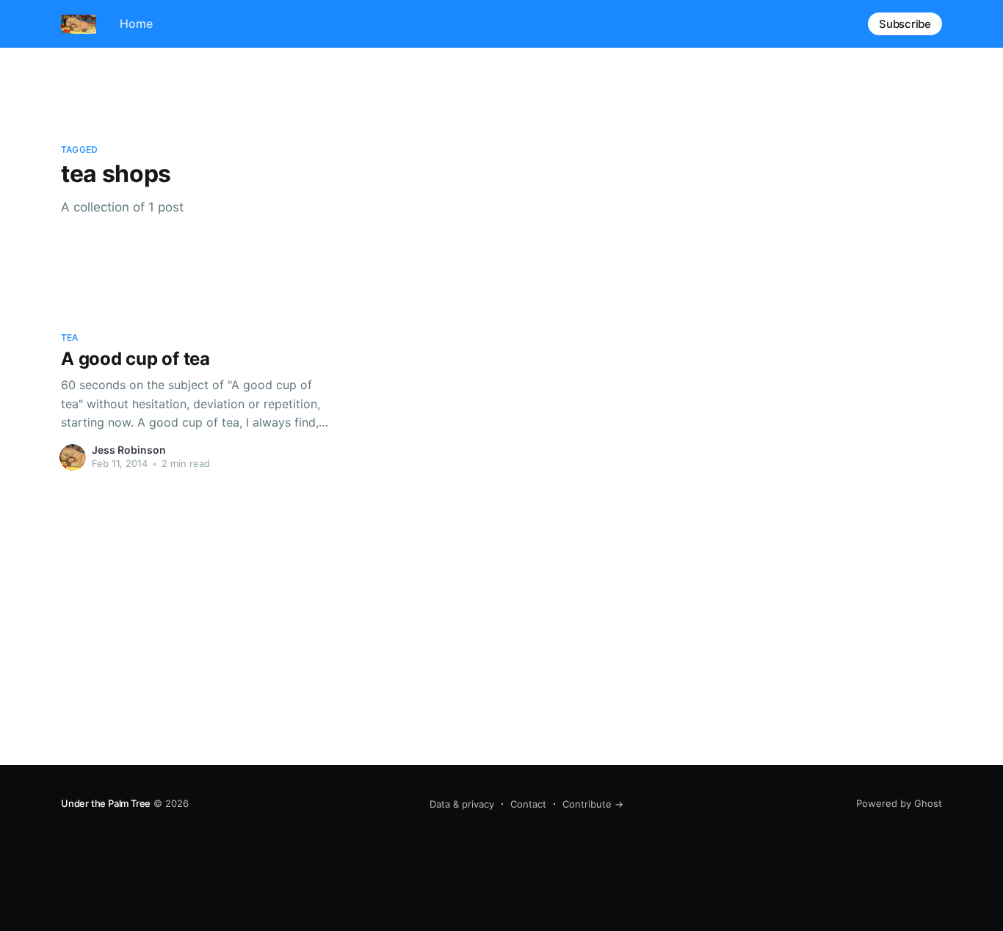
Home (136, 23)
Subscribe (905, 24)
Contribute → (592, 804)
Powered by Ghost (899, 803)
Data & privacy (462, 804)
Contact (528, 804)
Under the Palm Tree (106, 803)
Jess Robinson (129, 449)
